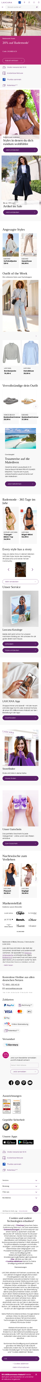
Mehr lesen (8, 965)
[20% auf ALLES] (20, 23)
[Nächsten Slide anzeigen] (36, 336)
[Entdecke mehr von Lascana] (8, 913)
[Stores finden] (20, 748)
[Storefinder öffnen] (24, 2)
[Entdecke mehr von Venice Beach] (8, 925)
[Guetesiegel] (15, 1127)
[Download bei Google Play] (26, 1142)
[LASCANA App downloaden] (20, 680)
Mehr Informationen (21, 1367)
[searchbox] (19, 7)
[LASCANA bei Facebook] (11, 1082)
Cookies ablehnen (14, 1261)
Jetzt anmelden (19, 1071)
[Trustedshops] (6, 1127)
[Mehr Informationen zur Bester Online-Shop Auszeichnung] (7, 1106)
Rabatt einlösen (11, 60)
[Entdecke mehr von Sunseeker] (32, 913)
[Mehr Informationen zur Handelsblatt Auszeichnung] (17, 1106)
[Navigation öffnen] (2, 7)
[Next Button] (32, 569)
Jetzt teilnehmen (14, 484)
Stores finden (10, 778)
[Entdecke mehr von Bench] (20, 920)
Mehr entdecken (12, 581)
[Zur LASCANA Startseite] (7, 2)
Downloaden (10, 718)
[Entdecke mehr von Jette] (8, 919)
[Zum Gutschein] (20, 808)
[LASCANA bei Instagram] (17, 1082)
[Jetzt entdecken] (19, 114)
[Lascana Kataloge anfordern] (20, 609)
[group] (20, 569)
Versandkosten (23, 1211)
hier (12, 1259)
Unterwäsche (8, 955)
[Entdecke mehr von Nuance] (20, 926)
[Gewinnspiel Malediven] (20, 438)
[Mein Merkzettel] (34, 2)
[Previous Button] (8, 569)
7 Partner (20, 1225)
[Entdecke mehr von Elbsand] (20, 931)
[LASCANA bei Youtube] (30, 1082)
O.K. (5, 1358)
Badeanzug (7, 957)
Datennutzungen (12, 1230)
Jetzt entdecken (12, 150)
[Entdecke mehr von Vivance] (32, 926)
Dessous (27, 953)
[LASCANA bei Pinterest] (23, 1082)
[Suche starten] (36, 7)
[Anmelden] (29, 2)
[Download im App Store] (9, 1142)
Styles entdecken (12, 650)
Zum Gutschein (11, 843)
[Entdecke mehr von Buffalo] (20, 913)
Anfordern (9, 644)
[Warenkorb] (38, 2)
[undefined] (35, 251)
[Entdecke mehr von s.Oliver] (32, 919)
